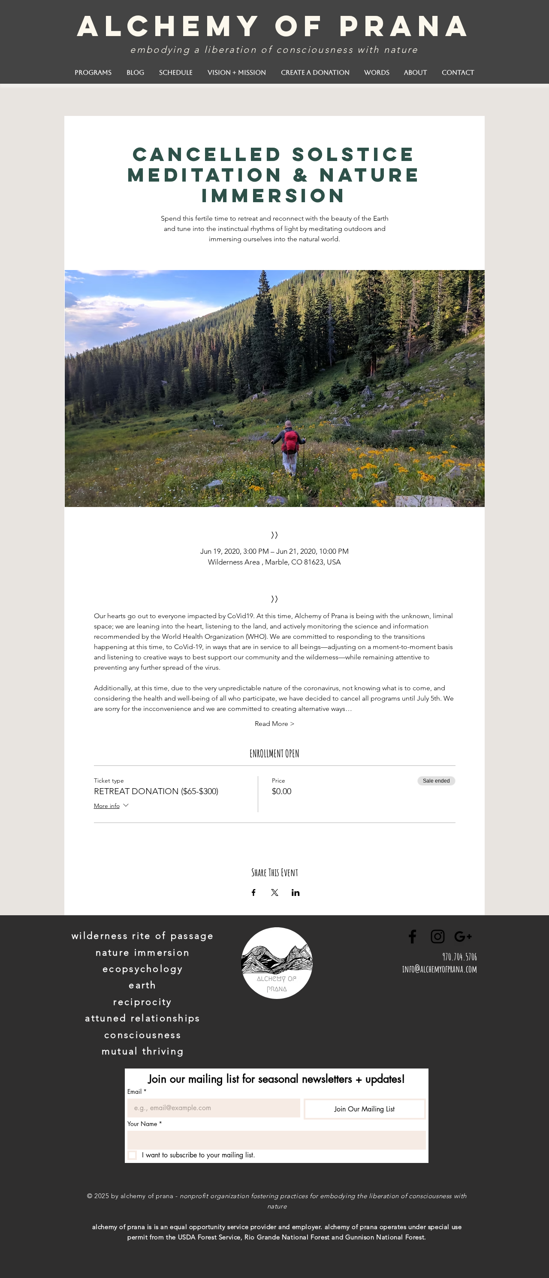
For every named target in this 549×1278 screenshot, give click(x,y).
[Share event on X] (275, 892)
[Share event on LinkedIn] (296, 892)
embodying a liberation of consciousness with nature (274, 49)
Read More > (275, 723)
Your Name (144, 1123)
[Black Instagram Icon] (437, 936)
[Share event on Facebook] (254, 892)
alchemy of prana (275, 25)
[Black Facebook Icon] (412, 936)
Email (137, 1091)
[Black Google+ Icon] (463, 936)
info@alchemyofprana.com (439, 968)
